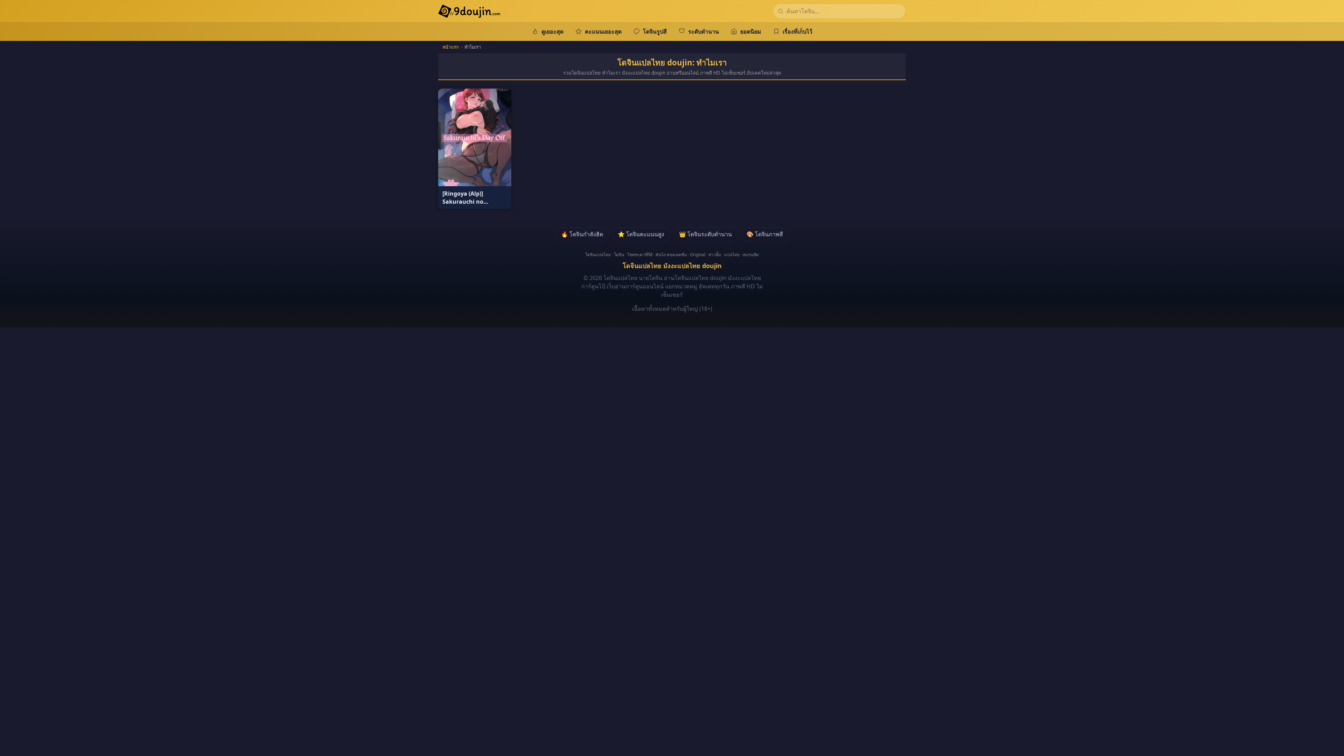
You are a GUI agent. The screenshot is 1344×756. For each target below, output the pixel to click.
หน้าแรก (450, 47)
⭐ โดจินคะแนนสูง (641, 234)
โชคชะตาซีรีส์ (639, 255)
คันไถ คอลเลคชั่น (671, 255)
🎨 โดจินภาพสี (765, 234)
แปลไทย (732, 255)
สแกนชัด (751, 255)
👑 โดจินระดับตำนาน (705, 234)
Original (697, 255)
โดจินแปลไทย (598, 255)
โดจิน (619, 255)
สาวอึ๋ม (714, 255)
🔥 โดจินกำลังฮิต (582, 234)
